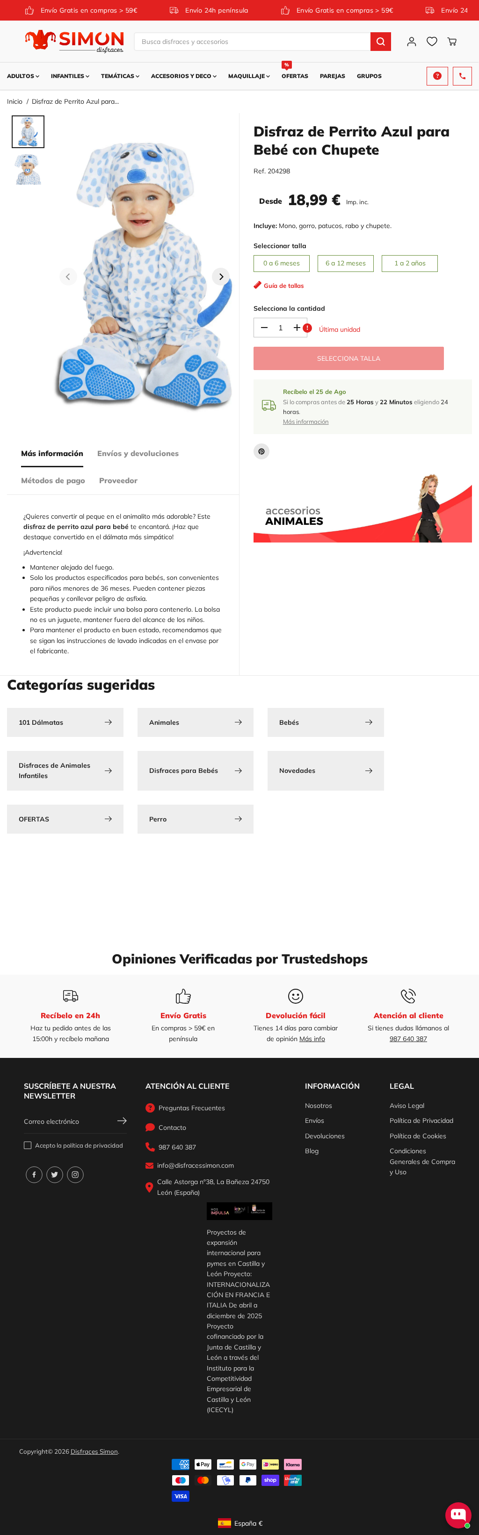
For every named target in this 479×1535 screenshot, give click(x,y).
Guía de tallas (284, 285)
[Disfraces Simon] (74, 41)
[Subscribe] (122, 1122)
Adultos (21, 75)
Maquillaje (247, 75)
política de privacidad (93, 1145)
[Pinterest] (261, 451)
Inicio (14, 101)
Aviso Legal (407, 1105)
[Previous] (68, 277)
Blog (312, 1151)
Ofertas (295, 71)
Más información (52, 453)
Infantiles (68, 75)
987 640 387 (408, 1039)
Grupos (369, 75)
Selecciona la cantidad (289, 308)
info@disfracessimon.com (195, 1165)
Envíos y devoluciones (138, 453)
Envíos (314, 1120)
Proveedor (118, 480)
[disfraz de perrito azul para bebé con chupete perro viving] (144, 276)
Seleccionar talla (280, 246)
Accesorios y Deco (182, 75)
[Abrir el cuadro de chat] (458, 1515)
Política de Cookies (418, 1136)
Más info (312, 1039)
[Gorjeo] (54, 1174)
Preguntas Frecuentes (192, 1108)
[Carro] (452, 41)
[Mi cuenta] (411, 41)
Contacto (172, 1127)
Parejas (332, 75)
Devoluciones (325, 1136)
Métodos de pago (53, 480)
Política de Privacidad (421, 1120)
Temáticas (118, 75)
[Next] (221, 277)
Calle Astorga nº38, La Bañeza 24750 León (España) (213, 1187)
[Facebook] (34, 1174)
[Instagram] (75, 1174)
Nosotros (318, 1105)
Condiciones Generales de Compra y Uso (422, 1161)
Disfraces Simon (94, 1451)
